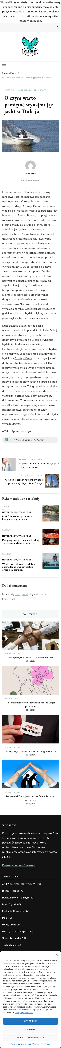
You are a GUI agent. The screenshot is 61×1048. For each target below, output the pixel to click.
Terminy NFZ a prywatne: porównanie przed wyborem (30, 798)
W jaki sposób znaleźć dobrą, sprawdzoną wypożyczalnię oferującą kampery (19, 567)
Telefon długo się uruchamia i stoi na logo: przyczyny (30, 704)
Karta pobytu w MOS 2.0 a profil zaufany (30, 657)
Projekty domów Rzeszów (18, 865)
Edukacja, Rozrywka (13, 911)
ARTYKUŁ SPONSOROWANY (18, 884)
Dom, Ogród (9, 904)
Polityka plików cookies (21, 1044)
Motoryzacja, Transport (32, 90)
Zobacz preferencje (30, 1037)
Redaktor (30, 174)
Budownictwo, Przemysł (15, 897)
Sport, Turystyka (11, 938)
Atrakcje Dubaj (23, 358)
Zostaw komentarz (31, 181)
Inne (4, 918)
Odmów (30, 1029)
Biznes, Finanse (12, 654)
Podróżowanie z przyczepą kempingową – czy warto (17, 518)
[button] (56, 954)
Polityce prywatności (24, 1012)
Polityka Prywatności (41, 1044)
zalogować (21, 594)
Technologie (11, 699)
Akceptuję (30, 1021)
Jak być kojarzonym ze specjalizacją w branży (30, 751)
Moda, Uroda (9, 924)
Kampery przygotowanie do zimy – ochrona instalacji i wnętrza (20, 542)
